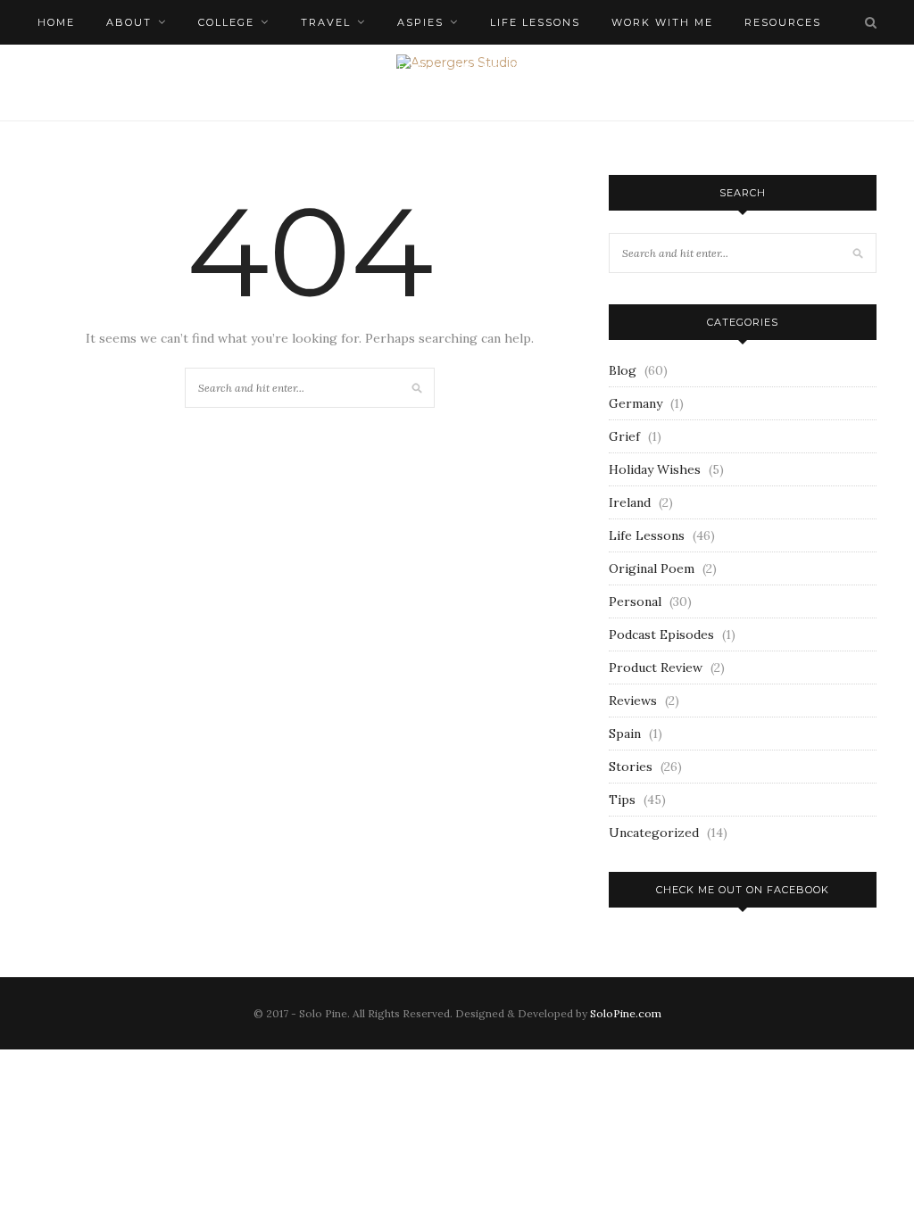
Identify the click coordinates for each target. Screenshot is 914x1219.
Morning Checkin (184, 67)
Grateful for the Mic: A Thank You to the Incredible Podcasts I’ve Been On (554, 67)
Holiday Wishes (655, 469)
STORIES (64, 67)
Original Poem (651, 568)
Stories (630, 767)
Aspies (420, 22)
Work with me (662, 22)
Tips (622, 800)
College (226, 22)
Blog (622, 370)
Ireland (630, 502)
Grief (624, 436)
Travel (326, 22)
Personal (635, 601)
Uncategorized (654, 833)
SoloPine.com (625, 1013)
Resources (782, 22)
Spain (625, 734)
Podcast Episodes (661, 634)
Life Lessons (535, 22)
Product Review (655, 667)
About (129, 22)
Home (56, 22)
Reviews (633, 700)
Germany (635, 403)
